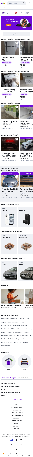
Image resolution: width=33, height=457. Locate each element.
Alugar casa (26, 342)
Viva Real (16, 428)
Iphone (19, 328)
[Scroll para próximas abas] (30, 377)
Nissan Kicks (24, 325)
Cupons (30, 13)
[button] (16, 3)
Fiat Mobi (3, 328)
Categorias (7, 13)
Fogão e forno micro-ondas (8, 335)
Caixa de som (18, 332)
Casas (3, 395)
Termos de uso (16, 410)
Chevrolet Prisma (6, 325)
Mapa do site (16, 418)
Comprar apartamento (22, 339)
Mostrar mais (18, 399)
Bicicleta (12, 339)
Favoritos (20, 13)
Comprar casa (17, 342)
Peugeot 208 (13, 318)
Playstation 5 (10, 332)
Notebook (26, 332)
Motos (3, 389)
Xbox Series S (5, 339)
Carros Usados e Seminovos (10, 386)
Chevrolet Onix (5, 318)
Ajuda (16, 404)
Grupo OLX (17, 423)
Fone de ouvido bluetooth (24, 335)
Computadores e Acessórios (10, 392)
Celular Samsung (27, 328)
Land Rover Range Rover (19, 322)
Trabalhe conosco (16, 420)
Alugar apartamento (6, 342)
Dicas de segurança (16, 407)
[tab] (9, 377)
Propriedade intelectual (16, 415)
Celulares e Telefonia (8, 383)
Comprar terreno (5, 345)
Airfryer (3, 332)
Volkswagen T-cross (24, 318)
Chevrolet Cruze (12, 328)
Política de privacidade (16, 412)
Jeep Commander (6, 322)
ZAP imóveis (16, 426)
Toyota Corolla (16, 325)
